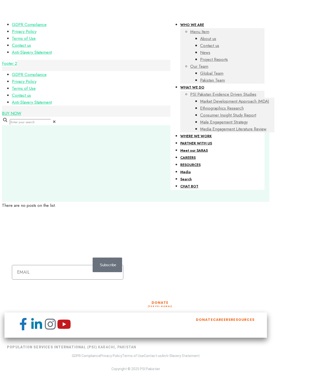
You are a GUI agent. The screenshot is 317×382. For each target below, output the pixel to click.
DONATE (204, 319)
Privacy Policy (24, 31)
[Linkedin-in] (36, 324)
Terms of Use (24, 38)
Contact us (21, 45)
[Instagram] (50, 324)
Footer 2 (9, 63)
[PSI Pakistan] (82, 9)
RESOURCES (243, 319)
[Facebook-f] (23, 324)
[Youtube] (64, 324)
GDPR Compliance (29, 24)
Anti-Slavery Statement (32, 52)
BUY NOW (11, 113)
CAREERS (222, 319)
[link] (54, 122)
